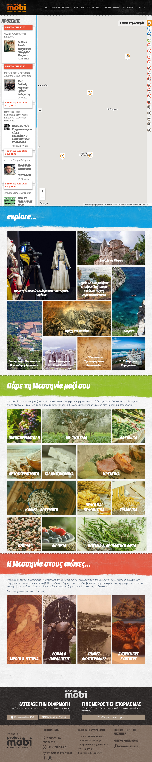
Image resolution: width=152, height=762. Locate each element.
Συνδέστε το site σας (89, 740)
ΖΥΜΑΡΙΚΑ (128, 509)
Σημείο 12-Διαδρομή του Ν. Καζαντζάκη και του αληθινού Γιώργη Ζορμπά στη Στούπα (94, 289)
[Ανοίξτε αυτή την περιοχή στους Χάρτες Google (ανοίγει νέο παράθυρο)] (44, 204)
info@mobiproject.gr (59, 752)
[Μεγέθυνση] (42, 191)
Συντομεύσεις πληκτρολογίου (93, 205)
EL (140, 7)
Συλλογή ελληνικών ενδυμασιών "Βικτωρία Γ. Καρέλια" (41, 293)
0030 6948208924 (128, 746)
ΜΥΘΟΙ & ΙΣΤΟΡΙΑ (24, 658)
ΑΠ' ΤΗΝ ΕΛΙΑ (76, 438)
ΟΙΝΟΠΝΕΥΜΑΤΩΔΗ (24, 438)
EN (143, 7)
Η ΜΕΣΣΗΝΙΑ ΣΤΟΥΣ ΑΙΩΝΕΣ (87, 7)
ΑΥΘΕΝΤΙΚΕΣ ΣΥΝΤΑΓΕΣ (128, 656)
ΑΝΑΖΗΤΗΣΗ (127, 7)
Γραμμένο (128, 331)
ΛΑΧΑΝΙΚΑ (128, 438)
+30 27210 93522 (56, 747)
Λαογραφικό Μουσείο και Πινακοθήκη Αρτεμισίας (24, 363)
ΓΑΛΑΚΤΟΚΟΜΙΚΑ (59, 474)
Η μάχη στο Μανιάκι (77, 331)
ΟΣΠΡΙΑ (24, 545)
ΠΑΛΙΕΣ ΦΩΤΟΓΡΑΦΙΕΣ (94, 656)
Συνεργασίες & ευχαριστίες (92, 744)
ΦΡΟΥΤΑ (59, 545)
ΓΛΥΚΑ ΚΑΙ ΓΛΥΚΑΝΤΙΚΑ (94, 507)
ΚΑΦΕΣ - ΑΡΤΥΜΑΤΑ (41, 509)
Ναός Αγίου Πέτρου (111, 260)
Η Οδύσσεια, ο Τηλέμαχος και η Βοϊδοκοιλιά (94, 361)
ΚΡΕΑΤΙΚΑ (111, 474)
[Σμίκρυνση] (42, 197)
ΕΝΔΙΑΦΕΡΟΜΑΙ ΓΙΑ (60, 7)
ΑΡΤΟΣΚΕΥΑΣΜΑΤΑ (24, 474)
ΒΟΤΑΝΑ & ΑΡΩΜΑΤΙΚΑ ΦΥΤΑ (112, 545)
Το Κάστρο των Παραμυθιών (128, 363)
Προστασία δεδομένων (90, 752)
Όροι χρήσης (85, 748)
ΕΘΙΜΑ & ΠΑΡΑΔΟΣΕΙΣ (59, 656)
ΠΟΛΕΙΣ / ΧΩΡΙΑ (111, 7)
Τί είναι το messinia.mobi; (91, 736)
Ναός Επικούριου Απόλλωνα (59, 363)
